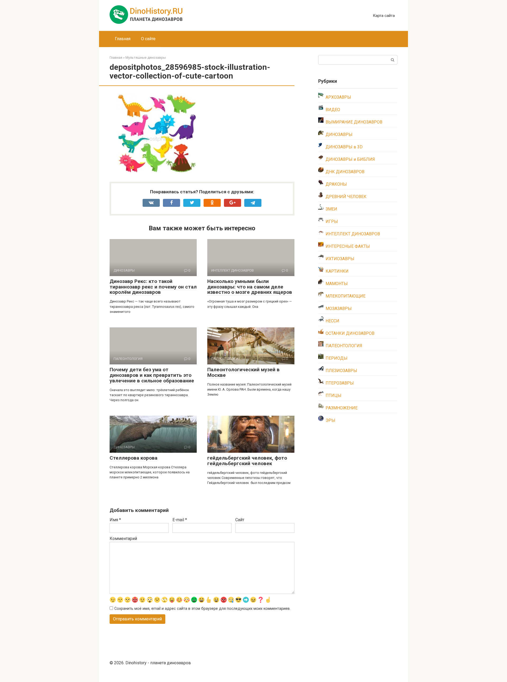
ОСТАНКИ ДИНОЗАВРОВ (350, 333)
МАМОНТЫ (337, 283)
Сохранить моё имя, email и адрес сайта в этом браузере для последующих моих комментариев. (202, 608)
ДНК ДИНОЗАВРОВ (345, 171)
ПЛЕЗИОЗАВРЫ (341, 370)
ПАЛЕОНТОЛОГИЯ (344, 345)
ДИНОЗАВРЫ (339, 134)
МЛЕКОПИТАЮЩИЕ (345, 296)
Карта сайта (384, 15)
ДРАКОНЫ (336, 184)
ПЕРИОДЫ (337, 358)
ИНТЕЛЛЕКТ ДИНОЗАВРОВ (353, 233)
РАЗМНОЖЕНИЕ (342, 407)
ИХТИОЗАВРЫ (340, 258)
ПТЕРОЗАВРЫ (340, 383)
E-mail (179, 519)
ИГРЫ (332, 221)
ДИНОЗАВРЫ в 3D (344, 146)
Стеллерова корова (133, 458)
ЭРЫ (330, 420)
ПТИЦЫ (333, 395)
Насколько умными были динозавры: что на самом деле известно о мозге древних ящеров (249, 286)
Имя (115, 519)
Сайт (239, 519)
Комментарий (123, 538)
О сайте (148, 38)
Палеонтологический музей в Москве (243, 372)
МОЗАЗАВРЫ (339, 308)
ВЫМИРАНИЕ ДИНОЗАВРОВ (354, 122)
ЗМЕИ (331, 209)
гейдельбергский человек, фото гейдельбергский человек (247, 460)
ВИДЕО (333, 109)
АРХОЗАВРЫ (338, 97)
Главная (122, 38)
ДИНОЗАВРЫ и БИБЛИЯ (350, 159)
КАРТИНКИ (337, 271)
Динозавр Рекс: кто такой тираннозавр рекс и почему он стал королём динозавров (153, 286)
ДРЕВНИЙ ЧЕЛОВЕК (346, 196)
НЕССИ (332, 320)
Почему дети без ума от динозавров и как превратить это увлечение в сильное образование (152, 375)
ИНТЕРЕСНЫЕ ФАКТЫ (348, 246)
